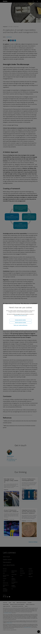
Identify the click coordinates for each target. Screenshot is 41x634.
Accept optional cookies (20, 320)
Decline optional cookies (20, 322)
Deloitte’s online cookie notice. (20, 315)
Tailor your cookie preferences (20, 325)
